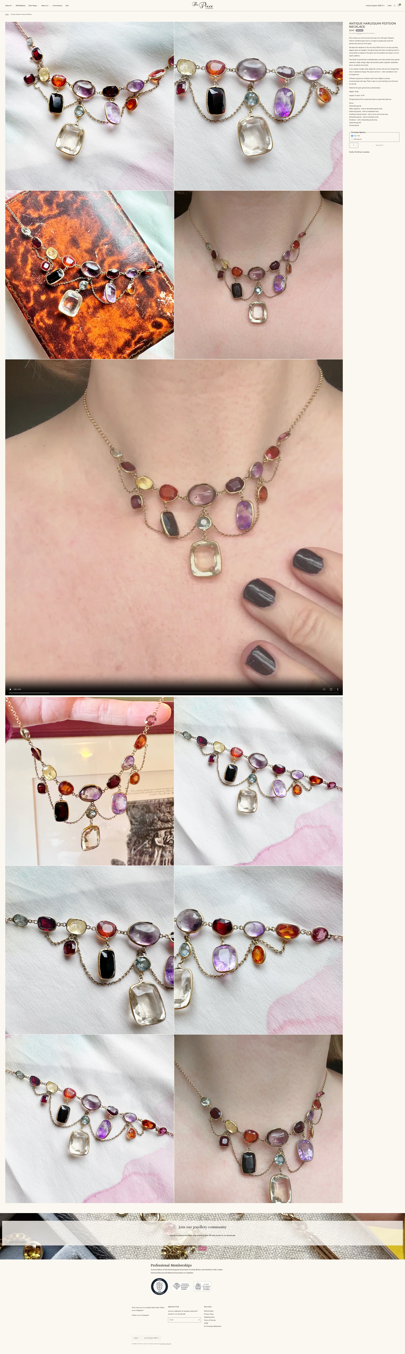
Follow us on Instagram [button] (140, 1315)
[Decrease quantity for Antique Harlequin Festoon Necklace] (350, 145)
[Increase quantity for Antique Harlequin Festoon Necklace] (356, 145)
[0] (398, 5)
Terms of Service (210, 1320)
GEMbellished (20, 6)
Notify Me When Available (359, 152)
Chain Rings (32, 6)
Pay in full (357, 135)
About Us (44, 6)
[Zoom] (169, 26)
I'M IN (202, 1248)
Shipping (359, 33)
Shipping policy (209, 1317)
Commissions (57, 6)
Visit (67, 6)
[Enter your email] (199, 1319)
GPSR (206, 1323)
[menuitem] (9, 5)
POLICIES (208, 1307)
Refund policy (209, 1311)
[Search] (395, 5)
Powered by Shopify (165, 1344)
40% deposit (358, 139)
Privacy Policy (209, 1314)
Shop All (8, 6)
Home (7, 14)
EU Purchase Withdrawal (212, 1326)
